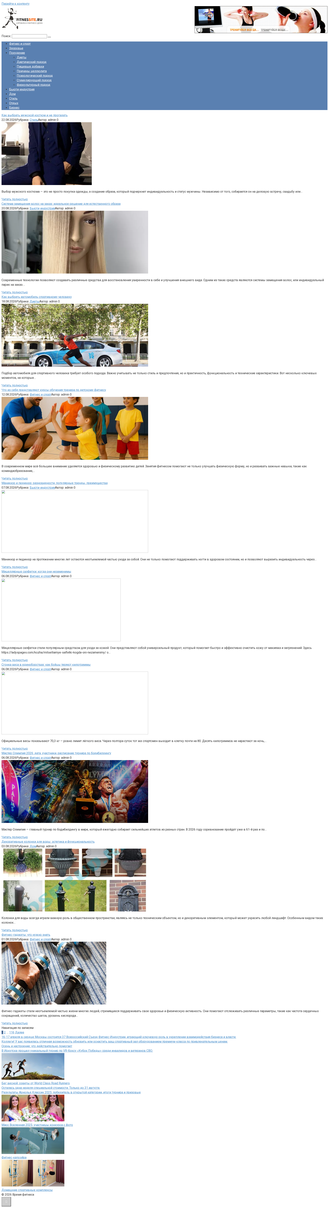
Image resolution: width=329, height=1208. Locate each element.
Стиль (13, 98)
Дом (12, 94)
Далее (19, 1032)
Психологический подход (35, 75)
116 (11, 1032)
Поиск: (7, 36)
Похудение (17, 53)
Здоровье (16, 48)
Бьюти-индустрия (21, 89)
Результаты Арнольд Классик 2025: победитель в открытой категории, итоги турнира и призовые (71, 1092)
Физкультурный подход (33, 85)
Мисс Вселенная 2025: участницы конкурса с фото (37, 1125)
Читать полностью (15, 199)
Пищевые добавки (30, 66)
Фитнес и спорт (20, 43)
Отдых (13, 103)
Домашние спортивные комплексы (27, 1190)
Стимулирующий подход (34, 80)
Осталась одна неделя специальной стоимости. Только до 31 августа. (51, 1088)
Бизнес (14, 107)
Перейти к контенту (16, 4)
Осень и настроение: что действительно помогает (37, 1046)
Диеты (21, 57)
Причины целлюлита (32, 71)
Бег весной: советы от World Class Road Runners (36, 1083)
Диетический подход (31, 62)
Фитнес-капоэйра (14, 1157)
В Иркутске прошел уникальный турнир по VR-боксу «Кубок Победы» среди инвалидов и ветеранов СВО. (77, 1050)
